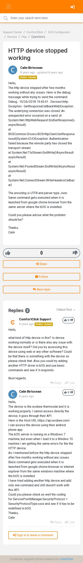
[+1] (7, 253)
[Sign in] (73, 7)
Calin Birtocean (31, 68)
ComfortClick (34, 32)
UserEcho (66, 559)
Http (24, 37)
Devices (12, 37)
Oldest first (65, 309)
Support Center (12, 32)
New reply (43, 289)
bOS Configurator (58, 32)
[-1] (75, 253)
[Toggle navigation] (8, 6)
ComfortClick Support (35, 319)
